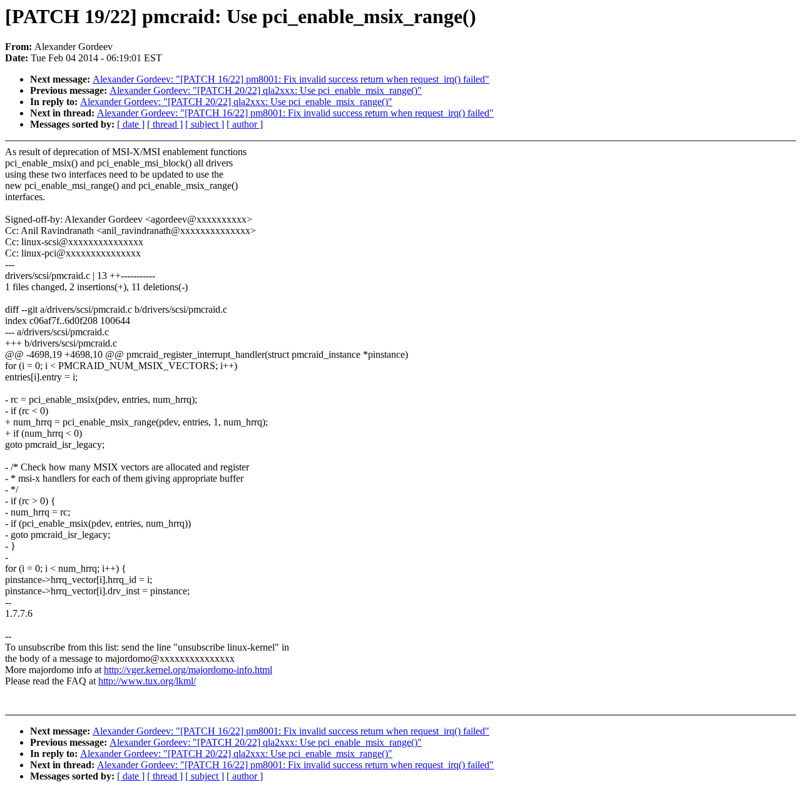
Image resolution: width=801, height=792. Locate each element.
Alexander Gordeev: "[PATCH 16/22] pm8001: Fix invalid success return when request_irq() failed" (291, 79)
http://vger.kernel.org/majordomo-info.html (188, 669)
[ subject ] (204, 124)
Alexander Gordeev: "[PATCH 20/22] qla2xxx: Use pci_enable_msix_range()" (266, 90)
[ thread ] (165, 124)
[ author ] (245, 124)
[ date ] (131, 124)
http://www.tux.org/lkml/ (147, 681)
